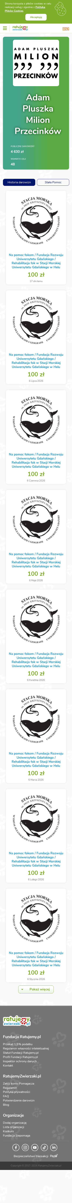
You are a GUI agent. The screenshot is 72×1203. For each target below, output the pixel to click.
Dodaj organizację (14, 1123)
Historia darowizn (19, 182)
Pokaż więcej (40, 989)
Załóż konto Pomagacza (18, 1084)
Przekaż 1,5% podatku (17, 1044)
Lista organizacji (13, 1127)
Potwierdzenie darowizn (19, 1100)
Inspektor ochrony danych (20, 1061)
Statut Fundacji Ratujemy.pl (21, 1053)
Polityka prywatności (16, 1092)
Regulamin (10, 1088)
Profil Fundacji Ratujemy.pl (20, 1057)
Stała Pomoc (53, 182)
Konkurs (8, 1131)
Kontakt (8, 1066)
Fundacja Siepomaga (16, 1136)
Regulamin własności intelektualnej (26, 1048)
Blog (6, 1105)
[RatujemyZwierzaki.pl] (20, 27)
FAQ (6, 1096)
